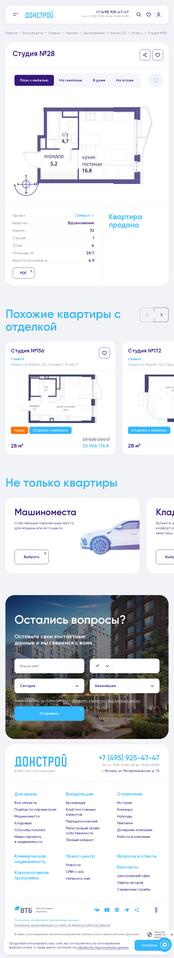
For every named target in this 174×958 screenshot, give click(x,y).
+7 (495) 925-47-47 (112, 12)
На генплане (70, 80)
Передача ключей (81, 821)
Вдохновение (94, 33)
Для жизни (25, 794)
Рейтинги (125, 823)
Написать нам (78, 878)
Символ (54, 33)
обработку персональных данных (103, 947)
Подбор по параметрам (35, 809)
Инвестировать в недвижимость (28, 839)
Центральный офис (133, 876)
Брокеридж (75, 802)
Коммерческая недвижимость (30, 858)
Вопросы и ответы (137, 856)
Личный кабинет (80, 840)
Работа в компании (133, 837)
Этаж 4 (136, 33)
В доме (99, 80)
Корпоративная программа (31, 875)
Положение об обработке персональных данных (46, 920)
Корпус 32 (118, 33)
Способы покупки (29, 830)
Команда (124, 809)
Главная (11, 33)
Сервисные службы (133, 889)
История (124, 802)
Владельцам (79, 794)
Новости (73, 865)
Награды (124, 816)
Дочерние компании (134, 830)
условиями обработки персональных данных (105, 700)
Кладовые (23, 823)
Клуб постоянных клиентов (81, 812)
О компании (129, 794)
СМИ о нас (75, 871)
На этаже (124, 80)
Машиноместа (27, 816)
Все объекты (33, 33)
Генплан (72, 33)
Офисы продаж (130, 882)
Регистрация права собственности (83, 830)
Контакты (127, 867)
